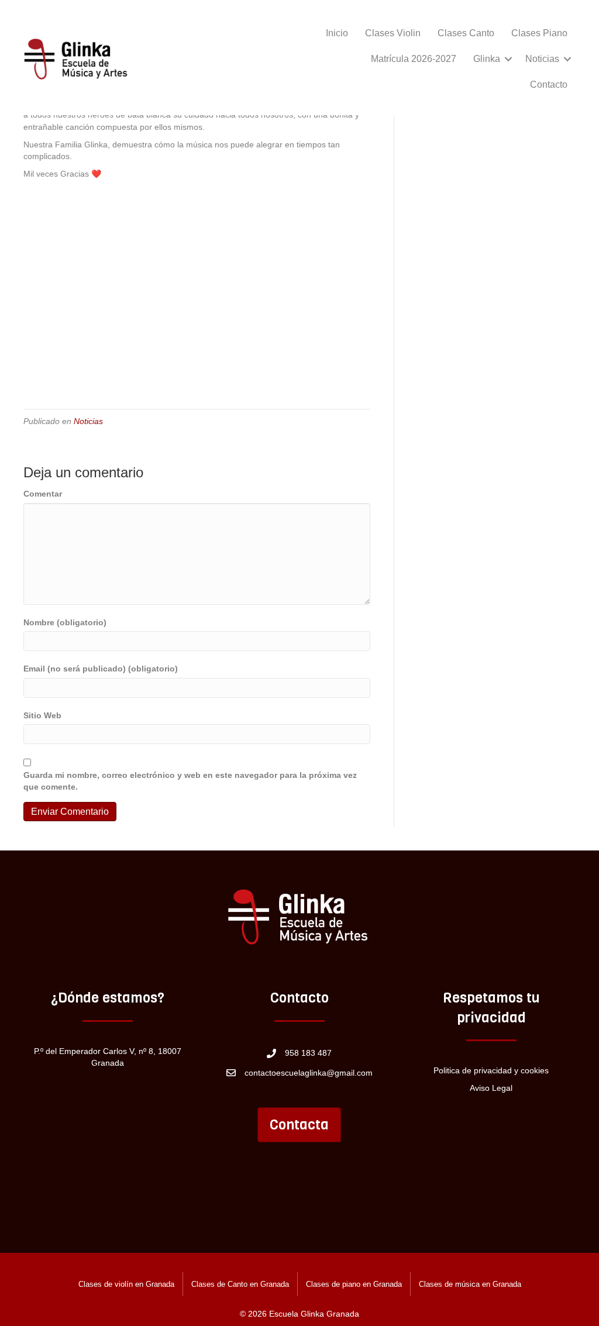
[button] (508, 59)
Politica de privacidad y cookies (491, 1070)
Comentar (42, 493)
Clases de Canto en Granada (240, 1284)
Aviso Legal (491, 1088)
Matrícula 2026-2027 (413, 59)
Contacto (548, 84)
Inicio (337, 33)
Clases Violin (393, 33)
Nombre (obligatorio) (64, 622)
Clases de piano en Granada (354, 1284)
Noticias (542, 59)
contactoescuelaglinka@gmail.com (309, 1072)
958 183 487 (308, 1053)
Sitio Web (42, 715)
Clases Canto (466, 33)
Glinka (486, 59)
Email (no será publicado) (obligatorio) (100, 668)
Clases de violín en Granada (126, 1284)
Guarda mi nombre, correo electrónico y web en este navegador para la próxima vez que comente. (190, 780)
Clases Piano (539, 33)
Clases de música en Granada (470, 1284)
